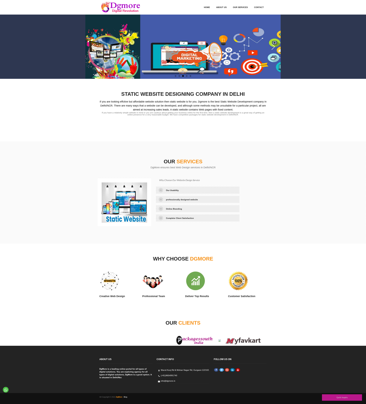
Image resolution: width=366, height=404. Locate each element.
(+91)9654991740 (169, 375)
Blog (125, 397)
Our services (240, 7)
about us (221, 7)
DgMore (119, 397)
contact (259, 7)
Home (207, 7)
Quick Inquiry (342, 397)
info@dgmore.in (168, 381)
